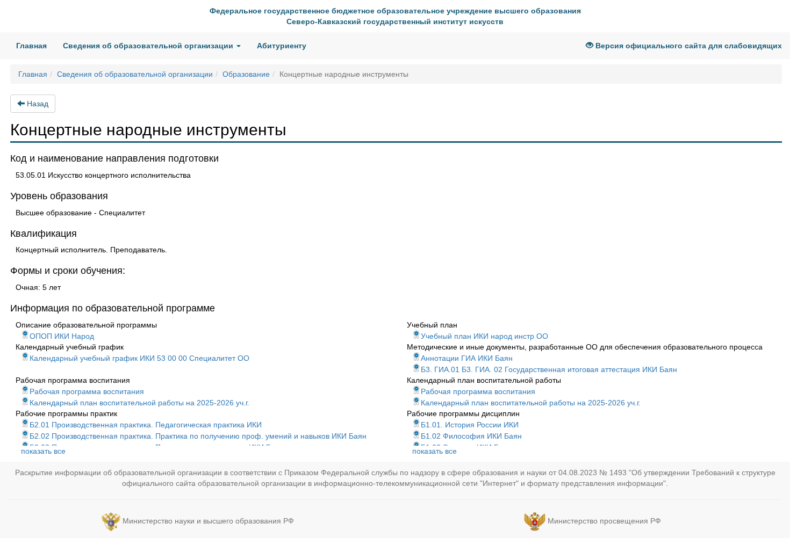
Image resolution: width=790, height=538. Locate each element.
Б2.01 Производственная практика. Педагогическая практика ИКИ (146, 424)
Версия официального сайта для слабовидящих (687, 45)
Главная (35, 45)
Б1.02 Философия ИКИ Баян (471, 436)
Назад (36, 103)
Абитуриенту (281, 45)
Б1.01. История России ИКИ (470, 424)
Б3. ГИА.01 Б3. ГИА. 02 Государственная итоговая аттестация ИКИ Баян (549, 369)
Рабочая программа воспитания (87, 391)
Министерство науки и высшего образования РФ (208, 521)
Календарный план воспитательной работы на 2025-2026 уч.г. (139, 402)
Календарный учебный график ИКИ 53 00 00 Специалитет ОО (139, 358)
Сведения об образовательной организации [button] (149, 45)
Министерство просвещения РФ (604, 521)
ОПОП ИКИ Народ (62, 336)
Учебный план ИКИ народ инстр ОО (484, 336)
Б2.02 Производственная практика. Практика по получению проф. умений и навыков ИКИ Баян (198, 436)
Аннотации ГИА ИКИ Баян (467, 358)
